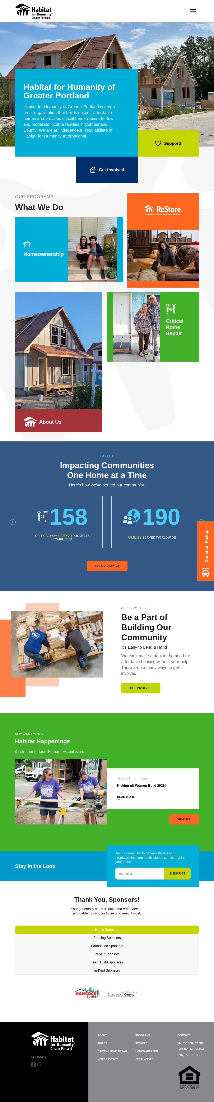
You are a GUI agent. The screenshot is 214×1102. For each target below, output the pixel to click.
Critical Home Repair (112, 1051)
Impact (102, 1043)
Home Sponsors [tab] (107, 929)
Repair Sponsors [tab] (107, 954)
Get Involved (111, 169)
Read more (126, 797)
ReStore (141, 1043)
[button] (12, 521)
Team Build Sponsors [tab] (107, 962)
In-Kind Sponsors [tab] (107, 970)
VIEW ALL (184, 819)
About (102, 1035)
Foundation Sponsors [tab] (107, 946)
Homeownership (146, 1051)
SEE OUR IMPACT (107, 565)
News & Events (108, 1059)
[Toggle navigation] (193, 11)
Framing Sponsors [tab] (107, 938)
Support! (172, 143)
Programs (142, 1035)
